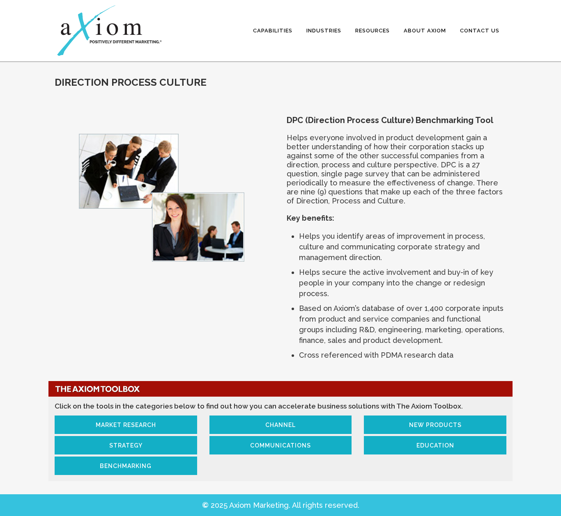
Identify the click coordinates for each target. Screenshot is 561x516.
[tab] (126, 425)
